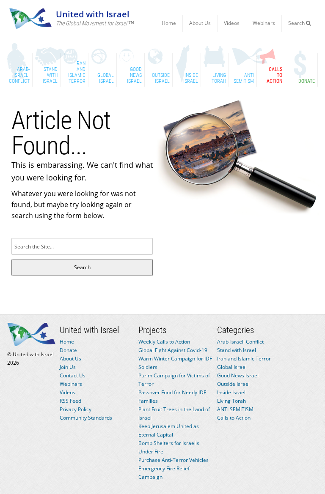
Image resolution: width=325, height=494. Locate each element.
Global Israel (232, 367)
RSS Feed (70, 400)
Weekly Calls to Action (164, 341)
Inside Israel (231, 392)
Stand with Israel (236, 350)
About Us (200, 23)
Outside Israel (233, 384)
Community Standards (86, 417)
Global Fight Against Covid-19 (172, 350)
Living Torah (231, 400)
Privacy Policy (75, 409)
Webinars (264, 23)
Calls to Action (234, 417)
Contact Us (72, 375)
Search (297, 23)
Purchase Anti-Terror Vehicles (173, 460)
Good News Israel (238, 375)
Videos (232, 23)
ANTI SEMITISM (235, 409)
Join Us (68, 367)
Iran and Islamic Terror (244, 358)
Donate (68, 350)
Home (169, 23)
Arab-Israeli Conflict (240, 341)
